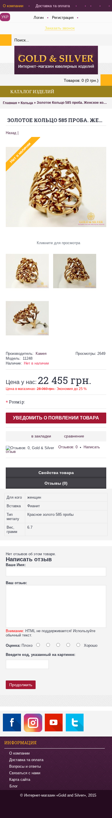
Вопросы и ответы (25, 766)
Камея (41, 353)
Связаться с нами (24, 773)
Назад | (12, 133)
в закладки (41, 436)
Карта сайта (19, 779)
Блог (13, 786)
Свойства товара (56, 472)
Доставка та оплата (26, 760)
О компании (19, 753)
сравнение (74, 436)
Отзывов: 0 (68, 447)
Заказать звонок (60, 28)
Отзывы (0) (56, 483)
